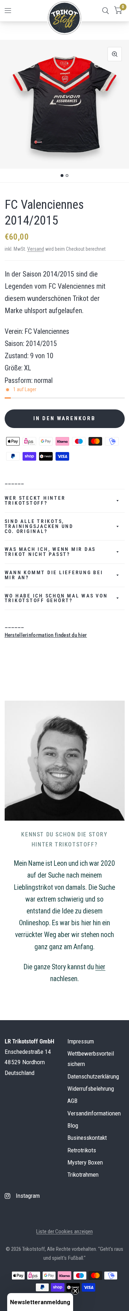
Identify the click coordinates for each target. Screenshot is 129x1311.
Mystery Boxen (85, 1162)
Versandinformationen (94, 1113)
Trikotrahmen (83, 1174)
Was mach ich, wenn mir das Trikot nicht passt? (50, 551)
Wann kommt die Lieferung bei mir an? (54, 575)
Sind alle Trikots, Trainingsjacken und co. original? (39, 526)
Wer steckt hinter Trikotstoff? (35, 500)
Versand (35, 249)
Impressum (80, 1041)
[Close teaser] (75, 1291)
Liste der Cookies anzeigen (64, 1231)
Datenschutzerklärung (93, 1076)
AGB (72, 1100)
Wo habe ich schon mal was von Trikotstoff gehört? (56, 598)
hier (100, 967)
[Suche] (105, 10)
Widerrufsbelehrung (90, 1088)
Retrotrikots (81, 1150)
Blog (72, 1125)
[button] (40, 1302)
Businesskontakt (87, 1137)
